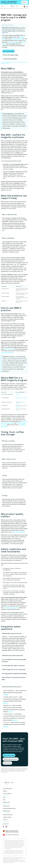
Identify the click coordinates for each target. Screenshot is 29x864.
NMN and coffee (9, 349)
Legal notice (6, 806)
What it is (2, 62)
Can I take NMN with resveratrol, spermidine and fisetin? (14, 660)
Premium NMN (18, 394)
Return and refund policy (9, 808)
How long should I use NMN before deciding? (14, 673)
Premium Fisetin (18, 406)
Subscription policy (8, 814)
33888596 (15, 720)
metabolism (22, 424)
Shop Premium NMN (8, 51)
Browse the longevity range (10, 55)
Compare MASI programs (10, 58)
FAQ (9, 63)
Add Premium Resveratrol (11, 759)
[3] (10, 190)
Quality (4, 63)
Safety (7, 63)
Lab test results (7, 793)
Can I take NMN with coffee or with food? (13, 665)
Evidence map (11, 62)
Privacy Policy (6, 802)
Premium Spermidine (12, 42)
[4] (3, 230)
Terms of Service (7, 817)
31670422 (10, 711)
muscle (6, 426)
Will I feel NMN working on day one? (11, 633)
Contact (5, 819)
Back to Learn (7, 763)
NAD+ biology (7, 62)
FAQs (4, 797)
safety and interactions (7, 352)
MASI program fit (21, 62)
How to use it (16, 62)
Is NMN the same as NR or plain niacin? (12, 655)
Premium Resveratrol (17, 38)
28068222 (5, 703)
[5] (17, 264)
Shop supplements (7, 788)
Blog (4, 799)
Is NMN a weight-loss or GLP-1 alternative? (13, 669)
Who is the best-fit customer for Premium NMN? (13, 678)
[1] (12, 92)
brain (2, 426)
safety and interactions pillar (10, 607)
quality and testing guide (18, 532)
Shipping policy (6, 811)
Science (5, 791)
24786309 (5, 694)
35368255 (5, 726)
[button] (2, 6)
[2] (7, 190)
